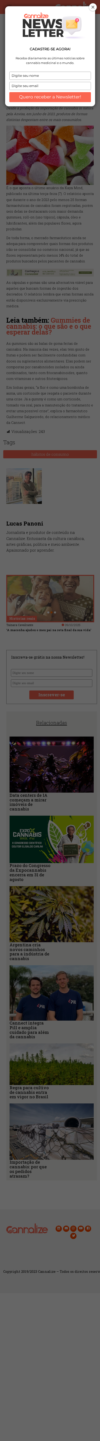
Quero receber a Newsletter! (50, 97)
